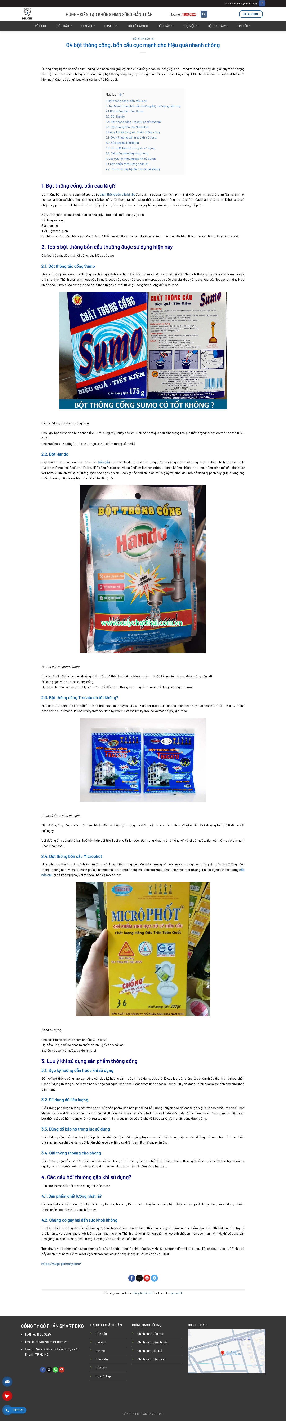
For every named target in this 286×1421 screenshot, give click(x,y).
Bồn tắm (164, 26)
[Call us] (55, 1370)
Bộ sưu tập (103, 1376)
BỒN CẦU (63, 26)
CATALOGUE (251, 14)
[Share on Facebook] (131, 1278)
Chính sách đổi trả (149, 1350)
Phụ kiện (101, 1359)
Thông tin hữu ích (143, 38)
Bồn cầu (101, 1334)
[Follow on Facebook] (262, 3)
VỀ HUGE (41, 26)
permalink (176, 1293)
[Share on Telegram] (154, 1278)
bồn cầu (104, 462)
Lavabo (100, 1342)
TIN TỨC (242, 26)
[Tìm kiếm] (204, 14)
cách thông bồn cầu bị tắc (117, 194)
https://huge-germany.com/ (61, 1264)
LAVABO (110, 26)
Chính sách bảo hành (151, 1359)
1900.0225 (189, 14)
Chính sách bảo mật (150, 1334)
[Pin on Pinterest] (146, 1278)
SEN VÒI (86, 26)
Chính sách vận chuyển (153, 1342)
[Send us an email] (49, 1370)
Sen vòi (100, 1350)
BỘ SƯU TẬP (216, 26)
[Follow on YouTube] (61, 1370)
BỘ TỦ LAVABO (138, 26)
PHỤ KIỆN (189, 26)
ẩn (120, 94)
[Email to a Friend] (139, 1278)
